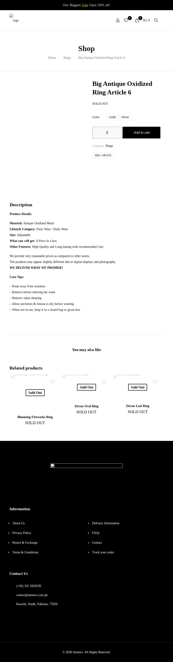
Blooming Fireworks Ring (35, 417)
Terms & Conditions (25, 552)
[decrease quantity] (97, 132)
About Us (18, 523)
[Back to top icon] (152, 654)
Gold (112, 117)
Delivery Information (105, 523)
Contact (97, 542)
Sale (85, 5)
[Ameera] (14, 20)
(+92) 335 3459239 (28, 586)
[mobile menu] (102, 20)
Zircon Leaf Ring (137, 406)
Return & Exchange (25, 542)
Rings (67, 57)
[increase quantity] (117, 132)
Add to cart (142, 132)
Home (52, 57)
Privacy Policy (21, 533)
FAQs (95, 533)
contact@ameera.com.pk (32, 595)
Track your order (103, 552)
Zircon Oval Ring (86, 406)
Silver (125, 117)
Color (96, 117)
